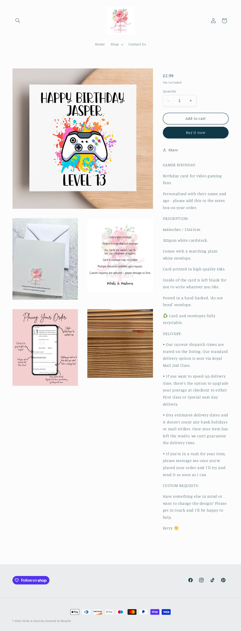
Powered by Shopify (58, 621)
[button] (17, 20)
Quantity (169, 91)
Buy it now (195, 132)
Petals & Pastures (33, 621)
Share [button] (173, 150)
